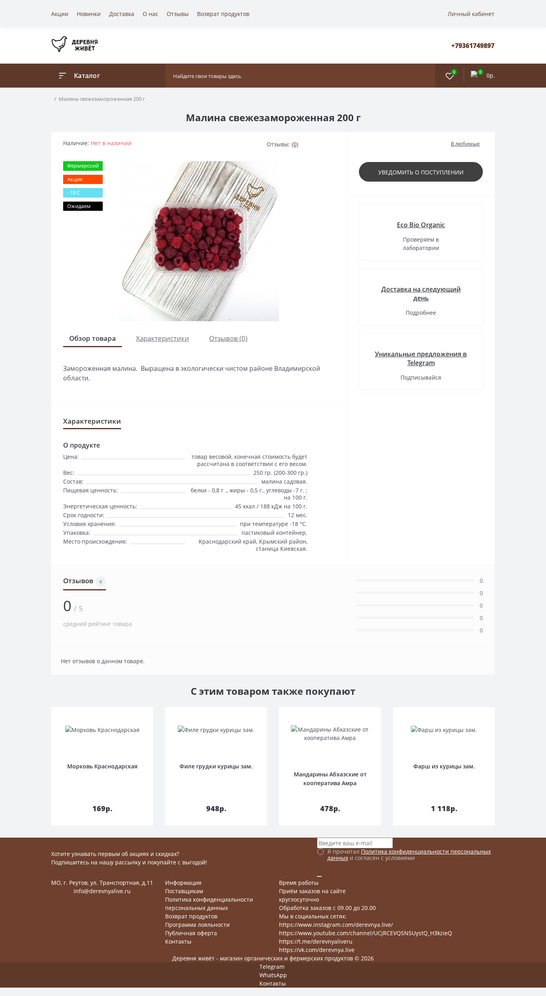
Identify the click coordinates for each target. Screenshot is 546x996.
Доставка (121, 14)
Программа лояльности (197, 924)
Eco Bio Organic (421, 224)
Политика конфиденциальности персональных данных (409, 855)
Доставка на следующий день (421, 293)
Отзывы (178, 14)
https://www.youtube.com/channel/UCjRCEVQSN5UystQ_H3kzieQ (365, 933)
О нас (150, 14)
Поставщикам (184, 891)
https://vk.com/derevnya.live (317, 950)
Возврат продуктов (223, 14)
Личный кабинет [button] (471, 14)
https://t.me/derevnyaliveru (316, 941)
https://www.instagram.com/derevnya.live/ (336, 924)
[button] (473, 46)
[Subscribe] (319, 876)
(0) (295, 144)
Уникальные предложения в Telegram (421, 358)
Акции (59, 14)
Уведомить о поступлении (421, 172)
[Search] (427, 76)
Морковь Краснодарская (102, 766)
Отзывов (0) (228, 338)
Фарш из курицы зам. (444, 766)
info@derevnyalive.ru (102, 891)
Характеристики (162, 338)
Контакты (178, 941)
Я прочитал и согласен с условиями (409, 854)
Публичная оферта (191, 933)
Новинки (89, 14)
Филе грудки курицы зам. (216, 766)
